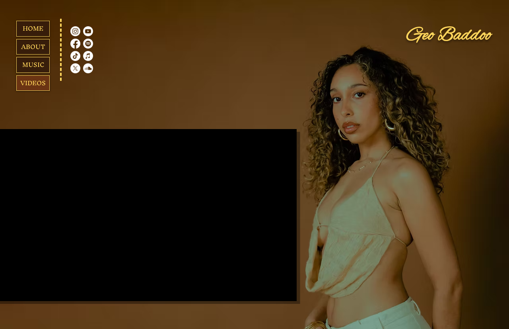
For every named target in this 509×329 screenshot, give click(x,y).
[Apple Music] (88, 56)
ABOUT (33, 46)
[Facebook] (75, 44)
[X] (75, 68)
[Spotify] (88, 44)
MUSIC (33, 64)
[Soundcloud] (88, 68)
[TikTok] (75, 56)
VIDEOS (33, 83)
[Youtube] (88, 31)
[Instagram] (75, 31)
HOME (33, 28)
